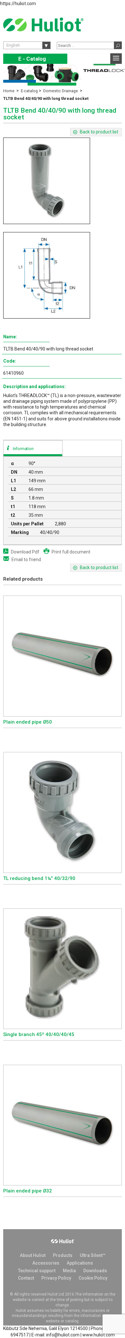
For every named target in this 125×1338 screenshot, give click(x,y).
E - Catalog (35, 59)
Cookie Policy (93, 1278)
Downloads (95, 1270)
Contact (26, 1278)
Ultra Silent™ (92, 1255)
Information (23, 448)
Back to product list (99, 131)
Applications (80, 1263)
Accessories (45, 1263)
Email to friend (26, 559)
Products (62, 1255)
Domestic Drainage (60, 90)
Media (69, 1270)
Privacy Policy (56, 1278)
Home (8, 90)
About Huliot (33, 1255)
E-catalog (29, 90)
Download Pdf (25, 551)
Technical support (36, 1270)
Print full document (71, 551)
